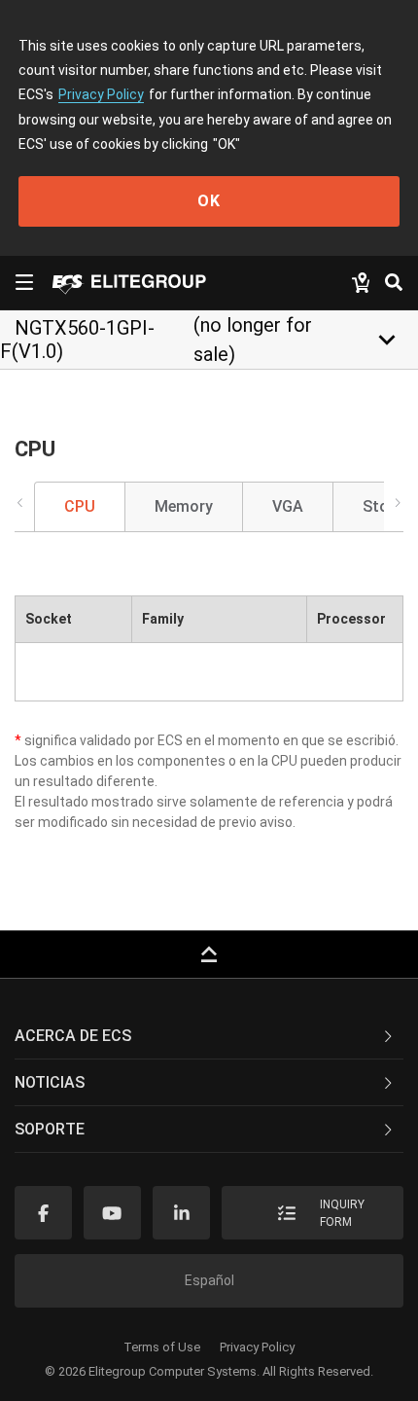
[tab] (209, 1036)
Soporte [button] (50, 1129)
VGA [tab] (287, 506)
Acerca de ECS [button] (73, 1035)
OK (209, 201)
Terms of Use (161, 1347)
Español (209, 1280)
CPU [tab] (79, 506)
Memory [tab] (184, 506)
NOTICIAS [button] (50, 1082)
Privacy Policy (101, 94)
